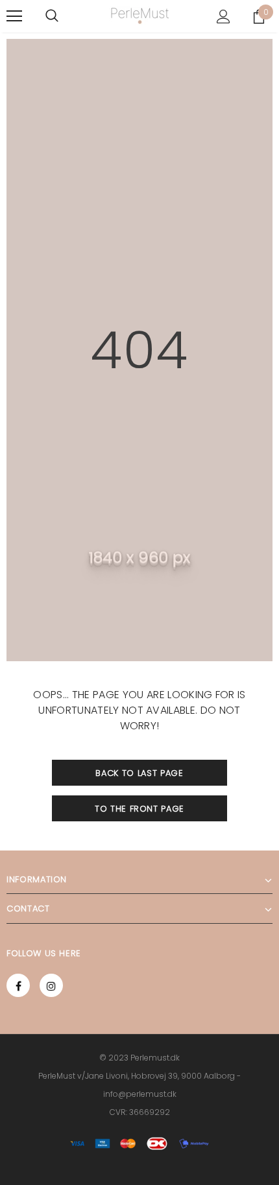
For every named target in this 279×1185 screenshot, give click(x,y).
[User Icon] (223, 16)
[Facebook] (18, 985)
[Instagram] (51, 985)
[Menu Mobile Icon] (14, 16)
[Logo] (140, 15)
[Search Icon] (51, 16)
